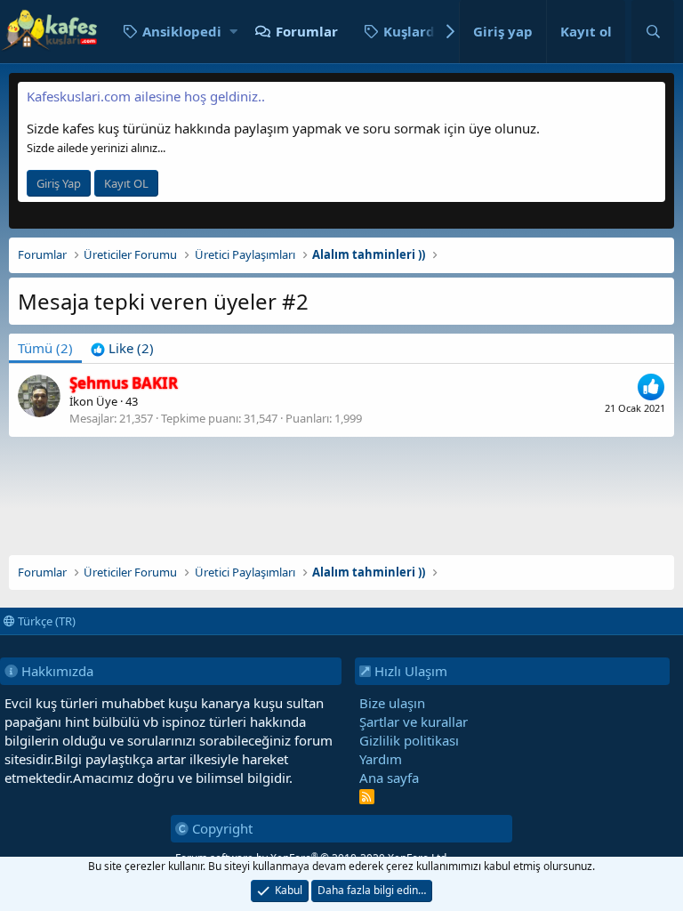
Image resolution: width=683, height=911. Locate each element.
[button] (233, 31)
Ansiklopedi (181, 31)
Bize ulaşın (392, 703)
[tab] (122, 348)
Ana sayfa (389, 777)
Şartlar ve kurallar (413, 721)
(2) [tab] (45, 348)
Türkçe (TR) (45, 621)
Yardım (380, 759)
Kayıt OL (126, 183)
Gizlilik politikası (409, 740)
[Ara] (652, 31)
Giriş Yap (58, 183)
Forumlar (307, 31)
